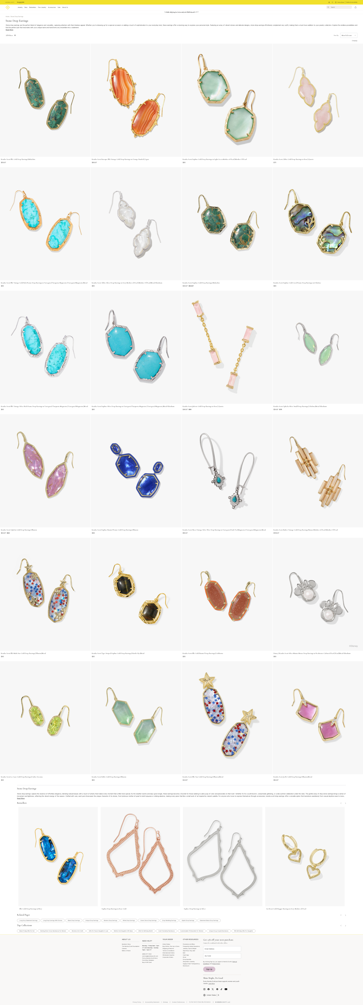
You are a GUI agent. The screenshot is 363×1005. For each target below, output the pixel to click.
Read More (9, 30)
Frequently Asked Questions (191, 946)
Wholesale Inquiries (168, 955)
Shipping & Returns (168, 948)
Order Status (166, 944)
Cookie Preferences (178, 1002)
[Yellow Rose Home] (21, 2)
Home (8, 16)
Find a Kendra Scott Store (149, 958)
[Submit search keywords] (328, 7)
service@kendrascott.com (150, 956)
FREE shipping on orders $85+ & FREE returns (180, 13)
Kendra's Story (126, 944)
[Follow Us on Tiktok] (221, 989)
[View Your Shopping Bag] (355, 7)
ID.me (184, 957)
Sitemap (165, 1002)
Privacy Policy (216, 963)
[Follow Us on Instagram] (204, 989)
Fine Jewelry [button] (42, 7)
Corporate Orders (168, 957)
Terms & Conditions (168, 950)
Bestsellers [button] (32, 7)
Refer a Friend (126, 950)
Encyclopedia (187, 959)
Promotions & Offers (189, 944)
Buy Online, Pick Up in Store (171, 946)
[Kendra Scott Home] (10, 2)
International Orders (169, 953)
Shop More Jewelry (189, 961)
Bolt (184, 953)
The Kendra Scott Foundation (130, 946)
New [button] (25, 7)
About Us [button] (65, 7)
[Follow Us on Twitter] (213, 989)
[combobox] (339, 7)
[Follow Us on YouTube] (226, 989)
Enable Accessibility (351, 2)
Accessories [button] (52, 7)
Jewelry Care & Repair (189, 948)
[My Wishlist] (332, 2)
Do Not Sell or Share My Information (200, 1002)
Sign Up (209, 969)
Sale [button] (59, 7)
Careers (124, 948)
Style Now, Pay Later (189, 950)
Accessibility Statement (152, 1002)
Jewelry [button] (20, 7)
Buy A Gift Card (147, 962)
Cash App (186, 955)
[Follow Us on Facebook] (208, 989)
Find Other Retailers (148, 960)
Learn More (211, 983)
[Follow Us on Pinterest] (217, 989)
